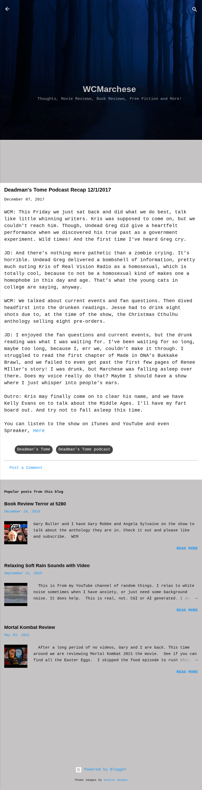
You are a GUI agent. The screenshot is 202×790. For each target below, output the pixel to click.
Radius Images (116, 780)
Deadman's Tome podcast (84, 449)
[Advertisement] (109, 42)
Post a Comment (26, 468)
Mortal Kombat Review (29, 627)
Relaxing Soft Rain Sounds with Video (47, 565)
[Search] (194, 11)
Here (39, 430)
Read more (187, 548)
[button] (194, 191)
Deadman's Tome (33, 449)
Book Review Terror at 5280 (35, 503)
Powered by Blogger (104, 769)
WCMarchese (109, 89)
